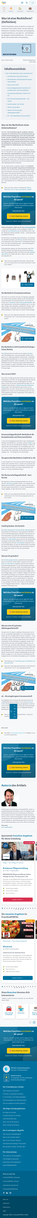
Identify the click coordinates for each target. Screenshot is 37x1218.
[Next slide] (34, 1022)
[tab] (2, 908)
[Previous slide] (30, 1022)
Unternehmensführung (9, 1119)
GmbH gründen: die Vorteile (16, 104)
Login (32, 2)
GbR (5, 353)
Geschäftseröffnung (13, 231)
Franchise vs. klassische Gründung (13, 1094)
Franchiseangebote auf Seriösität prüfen (14, 1100)
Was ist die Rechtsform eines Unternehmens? (19, 73)
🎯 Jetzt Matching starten (18, 216)
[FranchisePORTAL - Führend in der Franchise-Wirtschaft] (3, 2)
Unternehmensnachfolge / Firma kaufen (14, 1143)
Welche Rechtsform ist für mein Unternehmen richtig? (17, 188)
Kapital (30, 443)
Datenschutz (6, 1207)
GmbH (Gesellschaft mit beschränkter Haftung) (17, 530)
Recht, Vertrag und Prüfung (11, 1125)
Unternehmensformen (17, 733)
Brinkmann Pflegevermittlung (15, 868)
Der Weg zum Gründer (9, 1112)
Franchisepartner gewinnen (11, 1159)
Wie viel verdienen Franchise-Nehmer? (14, 1103)
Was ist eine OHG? (13, 85)
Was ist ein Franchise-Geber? (11, 1137)
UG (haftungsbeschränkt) (11, 560)
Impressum (6, 1203)
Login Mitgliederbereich (10, 1165)
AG (10, 632)
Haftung (20, 240)
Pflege (5, 863)
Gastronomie (6, 941)
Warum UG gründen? (14, 107)
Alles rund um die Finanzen (11, 1122)
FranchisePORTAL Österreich (11, 1177)
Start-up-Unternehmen (7, 563)
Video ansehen (29, 285)
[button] (26, 2)
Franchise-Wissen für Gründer (12, 1115)
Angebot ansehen (17, 899)
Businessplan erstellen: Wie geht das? (14, 1147)
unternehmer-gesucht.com (10, 1185)
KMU (32, 248)
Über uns (5, 1199)
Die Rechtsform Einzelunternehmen (18, 76)
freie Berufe (9, 483)
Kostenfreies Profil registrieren (12, 1162)
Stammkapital (12, 539)
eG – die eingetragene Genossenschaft (19, 116)
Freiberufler (12, 302)
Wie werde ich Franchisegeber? (12, 1156)
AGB (4, 1211)
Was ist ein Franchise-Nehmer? (12, 1140)
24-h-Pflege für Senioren (16, 863)
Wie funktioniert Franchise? (11, 1091)
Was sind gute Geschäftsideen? (12, 1134)
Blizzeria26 (7, 947)
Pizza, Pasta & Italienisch (19, 941)
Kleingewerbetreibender (25, 302)
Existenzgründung (30, 227)
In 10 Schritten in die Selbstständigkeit (14, 1097)
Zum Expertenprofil (6, 827)
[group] (8, 1011)
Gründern (30, 353)
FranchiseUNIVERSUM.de (10, 1189)
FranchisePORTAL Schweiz (11, 1181)
